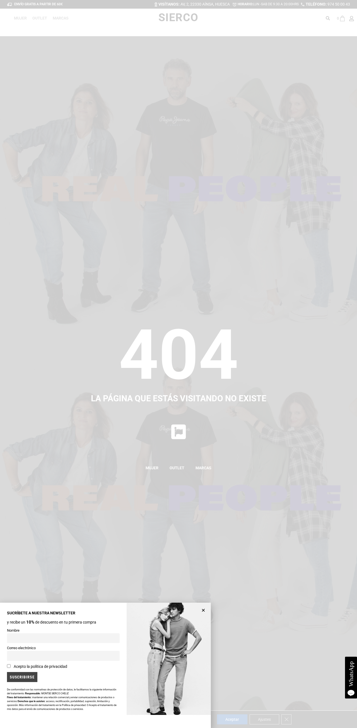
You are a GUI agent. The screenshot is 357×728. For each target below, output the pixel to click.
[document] (178, 364)
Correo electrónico (21, 648)
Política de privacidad (74, 705)
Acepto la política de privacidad (40, 666)
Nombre (13, 630)
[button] (203, 610)
